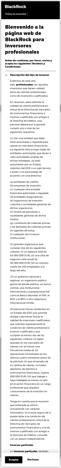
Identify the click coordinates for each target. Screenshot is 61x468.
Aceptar (14, 460)
